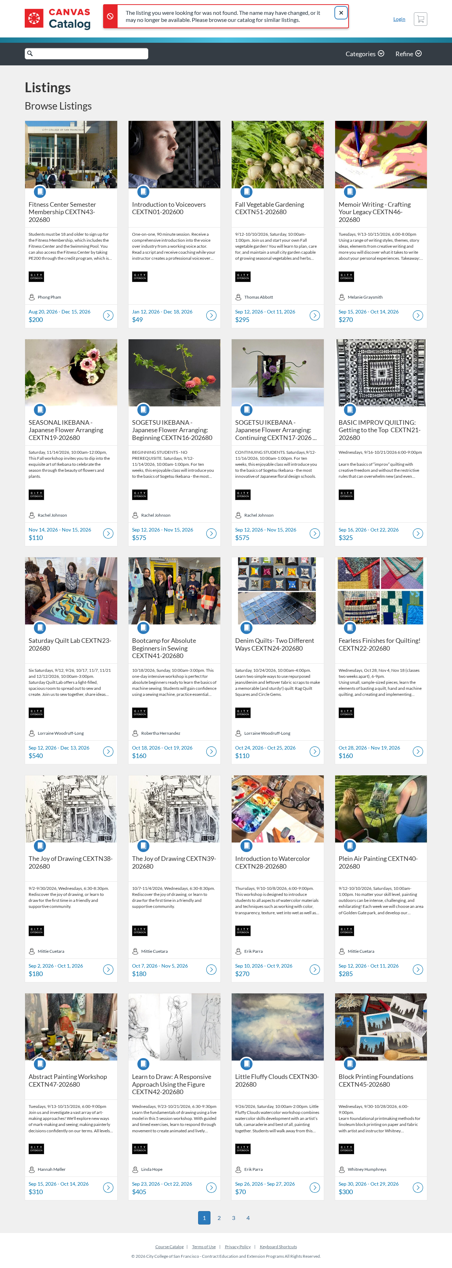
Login (399, 19)
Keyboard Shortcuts (278, 1246)
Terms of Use (204, 1246)
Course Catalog (169, 1246)
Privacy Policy (238, 1246)
